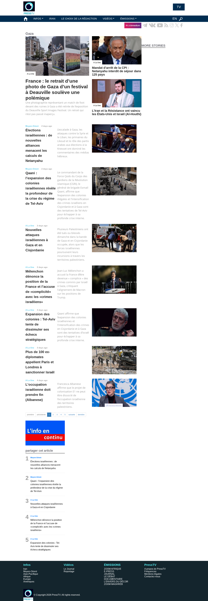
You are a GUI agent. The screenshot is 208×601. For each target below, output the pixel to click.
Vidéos (69, 564)
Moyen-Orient (30, 571)
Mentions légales (152, 574)
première (30, 415)
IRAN (52, 18)
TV (179, 7)
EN (174, 18)
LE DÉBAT (109, 576)
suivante (71, 415)
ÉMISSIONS (127, 18)
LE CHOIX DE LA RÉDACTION (79, 18)
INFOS (37, 18)
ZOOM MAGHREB (113, 584)
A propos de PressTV (155, 569)
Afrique (27, 576)
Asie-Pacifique (30, 574)
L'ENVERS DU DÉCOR (116, 581)
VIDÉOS (107, 18)
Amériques (28, 581)
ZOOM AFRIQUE (112, 569)
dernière (81, 415)
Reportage (69, 571)
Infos (27, 564)
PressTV (150, 564)
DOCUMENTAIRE (113, 579)
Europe (27, 579)
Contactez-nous (152, 576)
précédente (41, 415)
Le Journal (69, 569)
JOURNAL (109, 574)
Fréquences (150, 571)
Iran (25, 569)
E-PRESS (109, 571)
